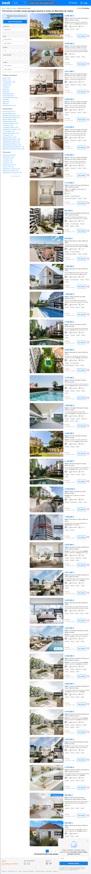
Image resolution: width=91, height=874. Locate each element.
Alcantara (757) (6, 86)
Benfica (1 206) (6, 80)
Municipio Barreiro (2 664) (9, 119)
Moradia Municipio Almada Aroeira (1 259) (13, 149)
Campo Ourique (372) (8, 95)
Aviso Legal (48, 871)
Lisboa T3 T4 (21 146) (8, 167)
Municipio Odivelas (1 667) (9, 137)
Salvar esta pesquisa (15, 22)
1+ (10, 50)
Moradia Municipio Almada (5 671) (11, 117)
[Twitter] (50, 864)
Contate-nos (56, 871)
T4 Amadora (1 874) (8, 135)
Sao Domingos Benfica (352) (10, 97)
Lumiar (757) (6, 88)
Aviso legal (61, 868)
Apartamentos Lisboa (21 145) (10, 170)
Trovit (3, 8)
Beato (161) (6, 103)
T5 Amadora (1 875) (8, 125)
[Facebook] (47, 864)
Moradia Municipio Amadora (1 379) (12, 145)
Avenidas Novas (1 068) (9, 82)
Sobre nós (4, 871)
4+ (24, 50)
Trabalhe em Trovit (12, 871)
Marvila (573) (6, 91)
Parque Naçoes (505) (8, 93)
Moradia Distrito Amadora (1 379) (11, 143)
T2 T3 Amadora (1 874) (9, 131)
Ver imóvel (81, 36)
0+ (5, 50)
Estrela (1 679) (6, 78)
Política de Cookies (39, 871)
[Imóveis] (25, 864)
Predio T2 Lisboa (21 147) (9, 165)
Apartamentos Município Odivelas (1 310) (13, 147)
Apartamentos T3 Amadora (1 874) (11, 129)
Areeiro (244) (6, 101)
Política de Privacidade (75, 868)
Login (85, 3)
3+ (19, 50)
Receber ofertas (73, 863)
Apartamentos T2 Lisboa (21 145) (11, 169)
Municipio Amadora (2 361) (9, 121)
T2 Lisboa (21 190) (7, 159)
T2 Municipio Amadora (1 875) (10, 127)
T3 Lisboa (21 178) (7, 163)
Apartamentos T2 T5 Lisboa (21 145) (12, 172)
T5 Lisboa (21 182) (7, 161)
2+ (15, 50)
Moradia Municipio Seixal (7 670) (11, 115)
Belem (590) (6, 90)
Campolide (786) (7, 84)
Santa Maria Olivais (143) (9, 105)
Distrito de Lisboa (11, 8)
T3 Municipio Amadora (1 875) (10, 123)
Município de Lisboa (24, 8)
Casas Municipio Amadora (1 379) (11, 141)
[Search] (53, 3)
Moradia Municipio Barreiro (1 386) (11, 139)
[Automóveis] (28, 864)
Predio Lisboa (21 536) (8, 157)
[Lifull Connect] (10, 864)
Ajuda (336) (6, 99)
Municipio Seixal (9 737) (9, 111)
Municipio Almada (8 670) (9, 113)
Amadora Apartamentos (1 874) (11, 133)
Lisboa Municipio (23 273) (9, 155)
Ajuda (19, 871)
